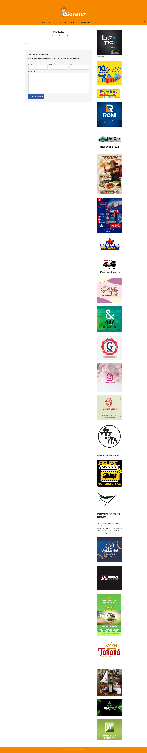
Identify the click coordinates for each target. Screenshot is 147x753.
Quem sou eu (52, 22)
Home (43, 22)
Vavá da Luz (53, 36)
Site (71, 64)
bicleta (27, 43)
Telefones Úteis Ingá (84, 22)
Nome (30, 64)
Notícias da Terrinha (67, 22)
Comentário (32, 71)
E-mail (51, 64)
